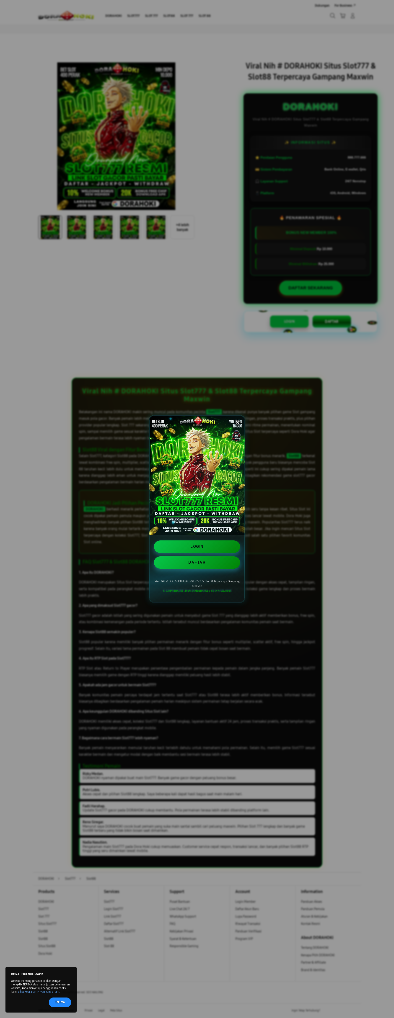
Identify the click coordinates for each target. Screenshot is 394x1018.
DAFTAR (197, 562)
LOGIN (197, 547)
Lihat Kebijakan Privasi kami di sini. (39, 991)
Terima (60, 1002)
